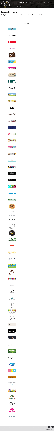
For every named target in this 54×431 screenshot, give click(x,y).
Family (27, 5)
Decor (31, 5)
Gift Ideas (45, 5)
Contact (33, 427)
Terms (27, 427)
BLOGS (12, 5)
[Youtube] (52, 427)
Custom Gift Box (36, 6)
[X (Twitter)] (49, 427)
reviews (21, 427)
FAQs (9, 427)
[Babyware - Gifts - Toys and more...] (5, 7)
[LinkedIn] (51, 427)
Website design (7, 429)
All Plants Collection (17, 6)
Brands (51, 5)
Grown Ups (41, 5)
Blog (39, 427)
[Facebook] (48, 427)
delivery (15, 427)
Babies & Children (21, 6)
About (4, 427)
